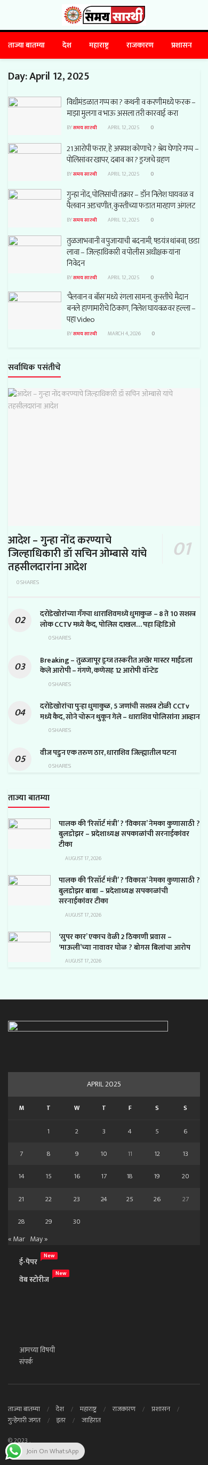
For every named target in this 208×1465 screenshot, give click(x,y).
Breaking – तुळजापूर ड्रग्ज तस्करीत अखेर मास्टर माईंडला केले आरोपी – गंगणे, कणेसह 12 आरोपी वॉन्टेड (116, 665)
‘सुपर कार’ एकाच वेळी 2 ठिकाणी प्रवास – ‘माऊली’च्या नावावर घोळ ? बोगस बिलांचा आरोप (124, 942)
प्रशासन (181, 45)
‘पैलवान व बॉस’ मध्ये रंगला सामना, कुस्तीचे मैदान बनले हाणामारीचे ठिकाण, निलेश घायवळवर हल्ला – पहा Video (131, 308)
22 (48, 1199)
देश (66, 45)
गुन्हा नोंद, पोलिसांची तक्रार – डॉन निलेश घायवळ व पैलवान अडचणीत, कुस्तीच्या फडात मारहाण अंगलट (131, 200)
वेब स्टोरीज (34, 1279)
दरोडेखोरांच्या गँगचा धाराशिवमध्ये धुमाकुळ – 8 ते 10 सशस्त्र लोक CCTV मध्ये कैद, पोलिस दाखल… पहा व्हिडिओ (118, 619)
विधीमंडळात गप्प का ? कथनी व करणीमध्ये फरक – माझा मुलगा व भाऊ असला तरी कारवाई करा (131, 108)
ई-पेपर (28, 1262)
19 (157, 1176)
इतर (61, 1420)
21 (21, 1199)
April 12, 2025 (123, 127)
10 (104, 1154)
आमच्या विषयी (37, 1350)
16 (77, 1176)
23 (77, 1199)
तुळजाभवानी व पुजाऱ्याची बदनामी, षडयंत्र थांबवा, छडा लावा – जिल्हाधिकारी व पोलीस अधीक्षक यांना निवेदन (133, 252)
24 (104, 1199)
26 (157, 1199)
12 (157, 1154)
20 (185, 1176)
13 (185, 1154)
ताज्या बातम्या (26, 45)
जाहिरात (91, 1420)
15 (49, 1176)
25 (129, 1199)
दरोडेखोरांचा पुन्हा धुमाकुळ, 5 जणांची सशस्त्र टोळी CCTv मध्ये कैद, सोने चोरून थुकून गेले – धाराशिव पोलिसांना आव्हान (120, 711)
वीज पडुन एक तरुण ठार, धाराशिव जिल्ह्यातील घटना (108, 752)
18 (130, 1176)
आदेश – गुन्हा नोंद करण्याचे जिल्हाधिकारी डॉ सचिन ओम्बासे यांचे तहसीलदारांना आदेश (77, 553)
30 (77, 1221)
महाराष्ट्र (99, 45)
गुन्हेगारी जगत (24, 1420)
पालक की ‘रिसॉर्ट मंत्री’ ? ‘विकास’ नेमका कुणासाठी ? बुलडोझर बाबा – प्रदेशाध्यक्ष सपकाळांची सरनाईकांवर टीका (129, 890)
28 (21, 1221)
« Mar (16, 1239)
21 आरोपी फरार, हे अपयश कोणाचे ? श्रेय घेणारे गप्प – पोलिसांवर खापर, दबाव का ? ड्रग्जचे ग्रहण (132, 154)
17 (104, 1176)
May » (38, 1239)
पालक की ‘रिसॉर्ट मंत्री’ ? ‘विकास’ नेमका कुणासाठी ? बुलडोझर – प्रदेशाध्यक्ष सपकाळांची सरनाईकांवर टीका (129, 833)
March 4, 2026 (124, 333)
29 (48, 1221)
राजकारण (140, 45)
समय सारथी (85, 127)
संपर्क (26, 1362)
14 (22, 1176)
